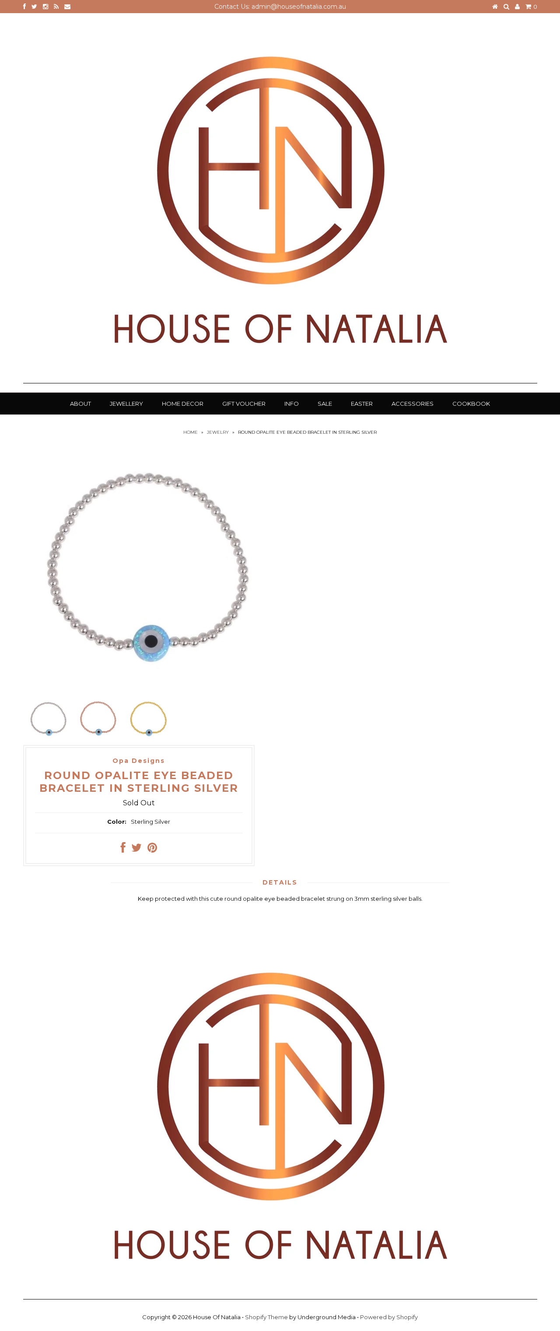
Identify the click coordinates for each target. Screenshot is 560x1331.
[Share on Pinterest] (152, 849)
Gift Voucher (244, 403)
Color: (116, 821)
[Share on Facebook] (123, 849)
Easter (362, 403)
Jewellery (126, 403)
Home (190, 432)
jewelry (218, 432)
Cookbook (471, 403)
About (80, 403)
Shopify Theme (266, 1316)
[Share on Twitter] (136, 849)
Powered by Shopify (389, 1316)
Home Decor (182, 403)
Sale (325, 403)
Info (291, 403)
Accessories (413, 403)
